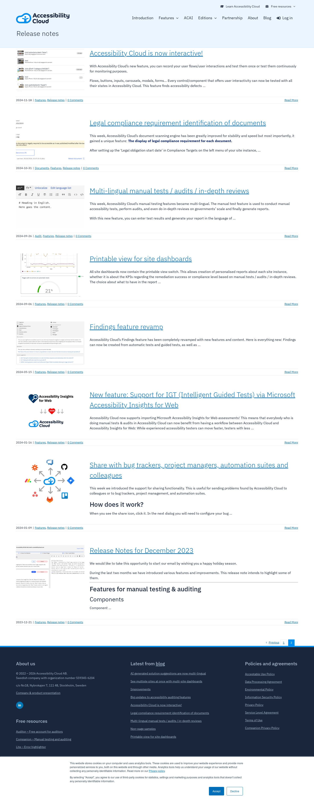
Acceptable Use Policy (260, 674)
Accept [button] (216, 791)
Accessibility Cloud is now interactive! (146, 53)
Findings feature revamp (126, 326)
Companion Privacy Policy (262, 728)
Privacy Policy (254, 705)
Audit (38, 236)
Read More (291, 100)
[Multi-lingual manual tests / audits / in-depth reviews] (50, 207)
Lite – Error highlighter (31, 747)
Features (40, 100)
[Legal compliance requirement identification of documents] (50, 139)
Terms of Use (254, 720)
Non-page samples (143, 729)
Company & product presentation (38, 693)
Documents (42, 168)
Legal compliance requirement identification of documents (178, 122)
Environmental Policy (259, 689)
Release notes (56, 100)
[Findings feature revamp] (50, 343)
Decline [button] (234, 791)
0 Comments (75, 100)
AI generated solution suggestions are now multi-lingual (168, 673)
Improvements (141, 689)
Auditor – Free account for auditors (39, 731)
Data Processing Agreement (263, 682)
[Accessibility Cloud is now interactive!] (50, 69)
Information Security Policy (263, 697)
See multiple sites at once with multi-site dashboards (166, 681)
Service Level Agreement (262, 712)
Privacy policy (157, 771)
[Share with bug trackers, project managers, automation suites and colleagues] (50, 481)
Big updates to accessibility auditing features (161, 697)
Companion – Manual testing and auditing (43, 739)
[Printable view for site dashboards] (50, 275)
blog (160, 663)
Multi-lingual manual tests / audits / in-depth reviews (169, 190)
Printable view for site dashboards (141, 258)
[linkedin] (19, 705)
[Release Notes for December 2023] (50, 566)
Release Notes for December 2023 (142, 550)
